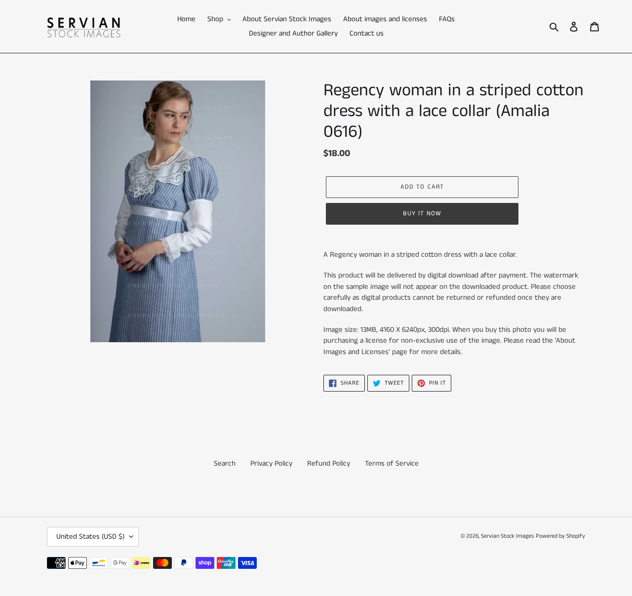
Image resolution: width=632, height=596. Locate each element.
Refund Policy (328, 463)
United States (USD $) (90, 536)
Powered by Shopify (560, 536)
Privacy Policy (271, 463)
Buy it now (422, 213)
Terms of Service (392, 463)
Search (225, 463)
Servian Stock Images (507, 536)
